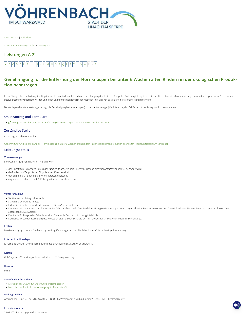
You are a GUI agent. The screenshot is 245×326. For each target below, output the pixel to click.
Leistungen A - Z (45, 45)
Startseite (9, 45)
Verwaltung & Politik (26, 45)
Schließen (26, 37)
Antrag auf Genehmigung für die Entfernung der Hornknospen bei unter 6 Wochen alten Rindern (60, 122)
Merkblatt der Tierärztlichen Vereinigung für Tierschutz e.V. (37, 287)
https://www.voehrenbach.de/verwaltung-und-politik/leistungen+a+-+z (74, 319)
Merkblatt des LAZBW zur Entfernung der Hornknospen (36, 283)
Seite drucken (11, 37)
